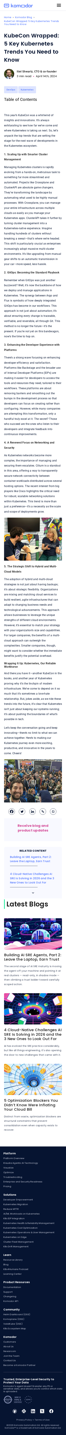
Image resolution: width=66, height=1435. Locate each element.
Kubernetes (27, 89)
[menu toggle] (59, 5)
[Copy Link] (42, 811)
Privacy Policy (24, 1419)
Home (7, 17)
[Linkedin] (32, 811)
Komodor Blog (23, 17)
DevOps (11, 89)
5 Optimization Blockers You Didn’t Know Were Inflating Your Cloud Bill (31, 1105)
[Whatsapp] (52, 811)
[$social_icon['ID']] (15, 1412)
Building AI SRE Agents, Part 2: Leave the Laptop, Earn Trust (32, 957)
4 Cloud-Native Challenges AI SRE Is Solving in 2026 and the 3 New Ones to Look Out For (32, 878)
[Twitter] (21, 811)
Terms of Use (42, 1419)
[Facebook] (11, 811)
